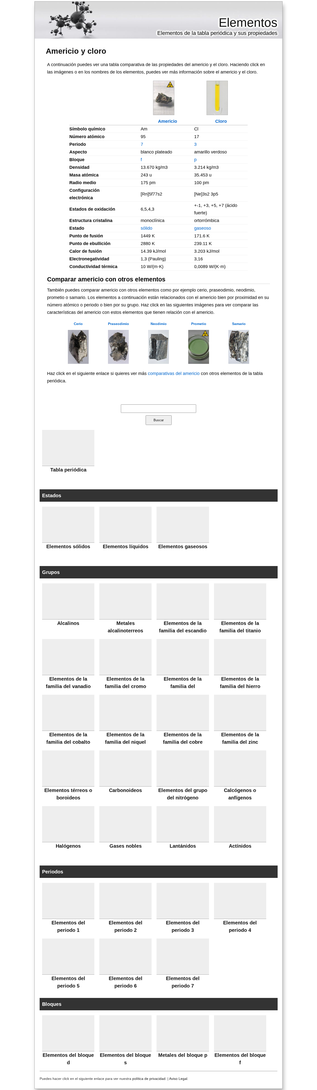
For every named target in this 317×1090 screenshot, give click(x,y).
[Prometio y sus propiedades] (198, 362)
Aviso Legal (178, 1079)
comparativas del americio (174, 373)
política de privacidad (148, 1079)
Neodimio (159, 324)
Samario (239, 324)
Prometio (198, 324)
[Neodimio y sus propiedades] (158, 362)
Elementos (248, 22)
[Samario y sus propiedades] (238, 362)
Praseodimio (118, 324)
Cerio (78, 324)
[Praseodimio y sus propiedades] (118, 362)
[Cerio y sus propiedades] (78, 362)
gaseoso (202, 228)
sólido (146, 228)
